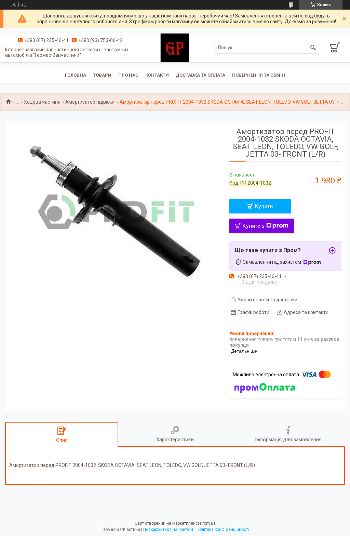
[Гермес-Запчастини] (174, 47)
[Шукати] (313, 47)
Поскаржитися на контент (168, 529)
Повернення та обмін (258, 75)
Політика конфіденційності (223, 529)
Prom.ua (208, 523)
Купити (264, 206)
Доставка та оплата (200, 75)
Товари (102, 75)
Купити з (253, 226)
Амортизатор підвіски (90, 102)
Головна (75, 75)
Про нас (128, 75)
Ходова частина (42, 102)
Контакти (157, 75)
